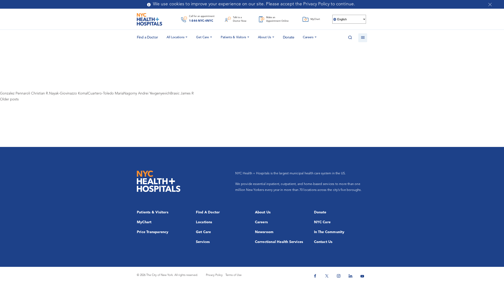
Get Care (202, 37)
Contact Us (323, 242)
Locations (204, 222)
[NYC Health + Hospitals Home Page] (149, 19)
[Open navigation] (362, 37)
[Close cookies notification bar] (490, 4)
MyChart (144, 222)
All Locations (175, 37)
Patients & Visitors (233, 37)
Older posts (9, 99)
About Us (264, 37)
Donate (288, 37)
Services (203, 242)
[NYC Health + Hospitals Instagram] (339, 276)
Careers (308, 37)
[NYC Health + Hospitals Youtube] (362, 276)
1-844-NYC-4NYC (201, 21)
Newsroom (264, 232)
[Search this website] (350, 37)
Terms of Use (233, 275)
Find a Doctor (208, 212)
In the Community (329, 232)
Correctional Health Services (279, 242)
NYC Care (322, 222)
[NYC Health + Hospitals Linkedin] (350, 276)
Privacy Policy (214, 275)
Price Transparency (153, 232)
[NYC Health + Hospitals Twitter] (327, 276)
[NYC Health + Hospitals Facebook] (315, 276)
